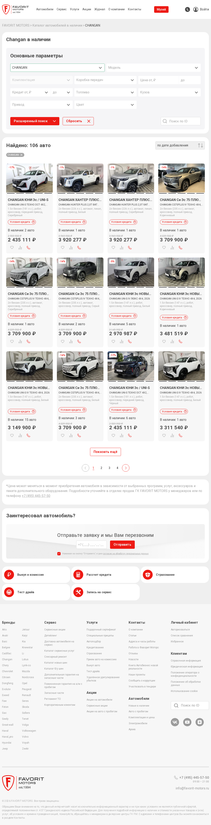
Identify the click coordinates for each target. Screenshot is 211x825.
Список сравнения (182, 635)
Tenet (25, 718)
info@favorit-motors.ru (192, 788)
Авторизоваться (180, 629)
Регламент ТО (52, 698)
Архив (132, 729)
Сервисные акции (54, 629)
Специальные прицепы (100, 635)
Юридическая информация (187, 666)
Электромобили (138, 723)
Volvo (25, 736)
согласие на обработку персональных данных (126, 553)
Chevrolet (7, 671)
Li (23, 653)
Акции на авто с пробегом (102, 711)
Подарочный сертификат (101, 629)
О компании (136, 629)
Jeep (5, 748)
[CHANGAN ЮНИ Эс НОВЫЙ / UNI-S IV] (181, 272)
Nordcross (28, 677)
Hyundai (6, 742)
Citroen (6, 677)
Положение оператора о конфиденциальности (185, 674)
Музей (161, 9)
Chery (5, 665)
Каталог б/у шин (53, 668)
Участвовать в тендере (142, 686)
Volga (25, 724)
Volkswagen (29, 730)
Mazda (26, 671)
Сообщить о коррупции (142, 680)
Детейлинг (50, 635)
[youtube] (187, 725)
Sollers (26, 712)
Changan (7, 659)
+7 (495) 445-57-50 (36, 496)
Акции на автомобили (99, 699)
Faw (4, 701)
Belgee (6, 647)
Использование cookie (184, 691)
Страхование (94, 653)
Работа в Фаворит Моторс (144, 647)
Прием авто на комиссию (101, 659)
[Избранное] (12, 248)
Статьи (132, 635)
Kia (24, 641)
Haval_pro (7, 736)
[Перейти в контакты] (187, 9)
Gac (4, 712)
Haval (5, 730)
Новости (133, 659)
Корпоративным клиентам (59, 704)
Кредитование (95, 647)
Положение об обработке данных (186, 683)
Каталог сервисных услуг (59, 650)
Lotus (25, 659)
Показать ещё (105, 452)
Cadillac (6, 653)
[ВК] (175, 725)
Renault (26, 695)
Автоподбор (94, 641)
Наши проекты (137, 674)
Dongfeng (7, 683)
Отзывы (133, 653)
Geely (5, 718)
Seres (25, 701)
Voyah (25, 742)
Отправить (122, 545)
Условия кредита (20, 221)
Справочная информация (186, 660)
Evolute (6, 689)
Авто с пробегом (138, 711)
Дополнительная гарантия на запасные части (61, 676)
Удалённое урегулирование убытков (103, 679)
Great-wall (7, 724)
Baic (4, 641)
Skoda (25, 706)
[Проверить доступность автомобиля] (28, 248)
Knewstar (27, 647)
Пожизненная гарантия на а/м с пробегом (63, 685)
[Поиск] (176, 705)
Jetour (25, 629)
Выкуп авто (93, 665)
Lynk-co (26, 665)
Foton (5, 706)
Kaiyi (24, 635)
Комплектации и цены (142, 717)
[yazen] (200, 725)
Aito (4, 629)
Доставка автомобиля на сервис (59, 643)
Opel (24, 683)
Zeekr (25, 748)
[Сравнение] (20, 248)
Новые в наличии (139, 705)
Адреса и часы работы (142, 641)
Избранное (177, 641)
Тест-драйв (93, 671)
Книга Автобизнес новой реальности (143, 667)
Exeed (5, 695)
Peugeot (27, 689)
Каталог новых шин (55, 662)
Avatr (5, 635)
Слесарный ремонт (55, 656)
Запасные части (54, 693)
